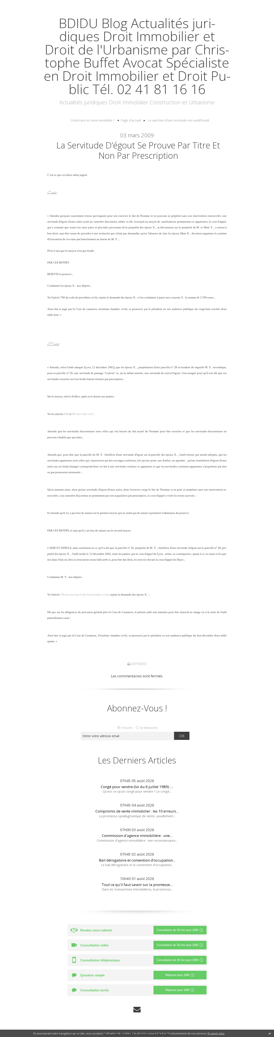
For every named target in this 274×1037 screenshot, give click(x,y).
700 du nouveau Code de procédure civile (84, 594)
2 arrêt (53, 344)
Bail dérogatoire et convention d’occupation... (137, 860)
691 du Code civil (82, 414)
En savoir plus (216, 1033)
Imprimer (139, 663)
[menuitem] (95, 120)
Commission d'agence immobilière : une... (137, 835)
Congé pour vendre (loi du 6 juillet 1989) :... (137, 786)
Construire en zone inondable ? (93, 120)
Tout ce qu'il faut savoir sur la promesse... (137, 884)
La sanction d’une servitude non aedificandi (178, 120)
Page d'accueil (131, 120)
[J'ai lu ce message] (269, 1033)
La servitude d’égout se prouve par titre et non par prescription (138, 150)
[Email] (137, 1009)
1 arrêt (52, 192)
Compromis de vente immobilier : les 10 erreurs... (137, 811)
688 (66, 414)
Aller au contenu (16, 4)
